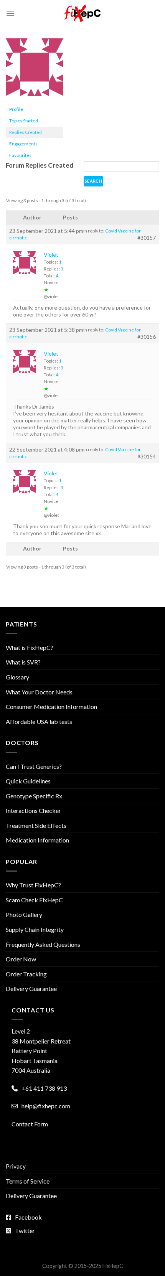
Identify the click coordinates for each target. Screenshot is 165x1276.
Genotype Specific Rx (34, 796)
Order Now (21, 959)
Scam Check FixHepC (34, 899)
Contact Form (30, 1124)
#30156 (146, 336)
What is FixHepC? (29, 647)
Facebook (28, 1217)
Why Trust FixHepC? (33, 885)
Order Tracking (26, 974)
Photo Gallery (24, 914)
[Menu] (10, 13)
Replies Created (25, 132)
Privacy (16, 1166)
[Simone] (34, 70)
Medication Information (37, 840)
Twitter (25, 1230)
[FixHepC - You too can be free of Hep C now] (82, 13)
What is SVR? (23, 662)
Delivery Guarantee (31, 988)
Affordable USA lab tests (39, 721)
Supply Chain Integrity (35, 929)
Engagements (23, 144)
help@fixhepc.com (45, 1105)
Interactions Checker (33, 810)
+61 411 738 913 (44, 1088)
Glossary (17, 677)
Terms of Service (28, 1181)
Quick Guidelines (28, 781)
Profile (16, 109)
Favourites (20, 155)
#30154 (146, 456)
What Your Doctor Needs (39, 692)
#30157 (146, 237)
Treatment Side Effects (36, 825)
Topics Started (23, 121)
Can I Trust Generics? (34, 766)
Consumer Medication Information (51, 706)
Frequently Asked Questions (43, 944)
